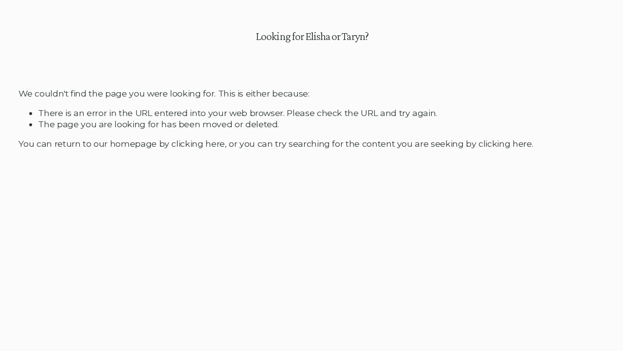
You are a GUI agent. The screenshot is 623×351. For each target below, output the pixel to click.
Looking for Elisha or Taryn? (312, 36)
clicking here (197, 143)
